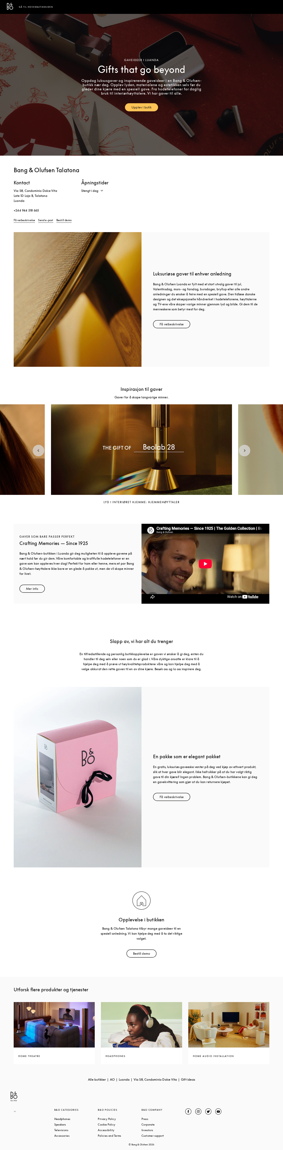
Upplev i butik (144, 108)
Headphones (76, 1119)
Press (159, 1119)
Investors (162, 1130)
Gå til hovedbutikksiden (36, 7)
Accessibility (120, 1130)
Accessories (76, 1135)
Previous (38, 450)
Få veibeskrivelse (24, 220)
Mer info (35, 589)
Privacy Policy (120, 1119)
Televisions (76, 1130)
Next (244, 450)
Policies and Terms (120, 1135)
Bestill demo (64, 220)
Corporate (163, 1124)
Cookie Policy (120, 1124)
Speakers (74, 1124)
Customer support (163, 1135)
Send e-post (45, 220)
